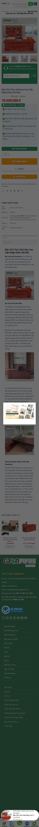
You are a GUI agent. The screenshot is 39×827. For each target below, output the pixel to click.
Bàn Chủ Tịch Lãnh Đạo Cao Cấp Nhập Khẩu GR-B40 (24, 815)
